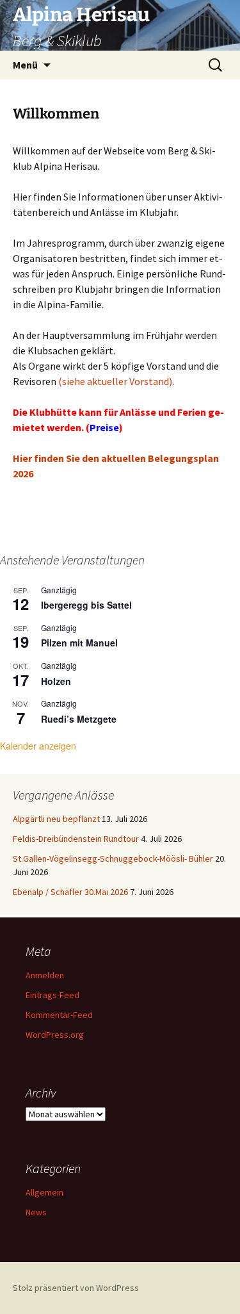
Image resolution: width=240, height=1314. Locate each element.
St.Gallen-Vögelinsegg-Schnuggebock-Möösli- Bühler (113, 858)
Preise (104, 427)
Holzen (56, 681)
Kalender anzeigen (38, 745)
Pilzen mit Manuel (79, 642)
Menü (25, 64)
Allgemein (44, 1192)
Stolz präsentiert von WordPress (76, 1287)
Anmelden (45, 975)
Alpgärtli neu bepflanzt (56, 819)
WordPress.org (55, 1034)
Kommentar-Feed (59, 1015)
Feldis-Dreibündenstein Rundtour (76, 838)
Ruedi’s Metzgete (78, 718)
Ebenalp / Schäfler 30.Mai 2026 (70, 892)
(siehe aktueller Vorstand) (115, 381)
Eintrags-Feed (52, 995)
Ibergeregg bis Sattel (86, 604)
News (36, 1212)
